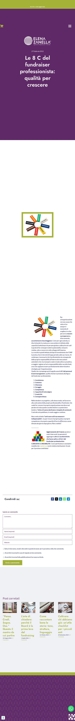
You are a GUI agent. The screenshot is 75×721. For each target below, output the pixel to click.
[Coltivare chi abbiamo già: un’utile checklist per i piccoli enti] (65, 607)
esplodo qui (43, 446)
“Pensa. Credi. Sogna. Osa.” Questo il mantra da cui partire (8, 607)
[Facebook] (52, 499)
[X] (57, 499)
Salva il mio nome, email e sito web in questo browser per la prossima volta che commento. (34, 549)
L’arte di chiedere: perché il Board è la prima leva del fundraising (27, 607)
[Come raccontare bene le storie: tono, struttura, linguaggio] (47, 607)
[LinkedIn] (61, 499)
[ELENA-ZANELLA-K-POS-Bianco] (37, 37)
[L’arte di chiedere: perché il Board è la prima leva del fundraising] (28, 607)
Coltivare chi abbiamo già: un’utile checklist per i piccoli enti (64, 607)
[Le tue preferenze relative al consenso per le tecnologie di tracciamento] (3, 718)
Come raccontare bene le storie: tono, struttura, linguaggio (45, 607)
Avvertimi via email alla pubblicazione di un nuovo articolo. (24, 557)
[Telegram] (68, 499)
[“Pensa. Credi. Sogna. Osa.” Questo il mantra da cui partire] (10, 607)
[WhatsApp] (64, 499)
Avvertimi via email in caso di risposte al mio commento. (23, 553)
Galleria (11, 607)
